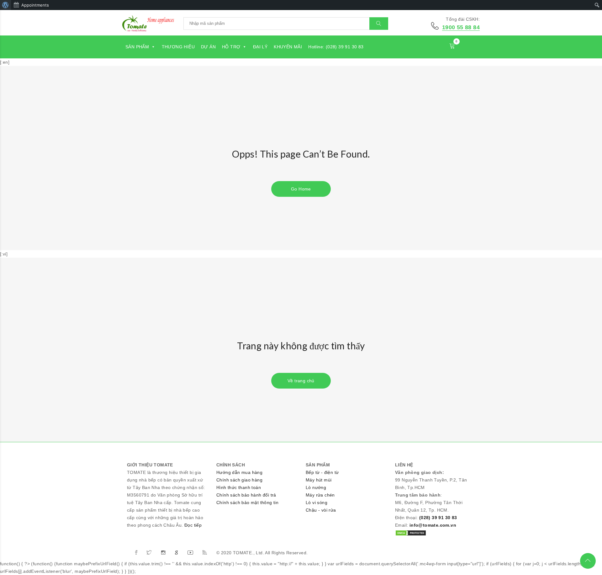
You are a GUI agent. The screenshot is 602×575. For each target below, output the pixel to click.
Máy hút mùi (318, 479)
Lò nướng (316, 487)
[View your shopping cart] (452, 46)
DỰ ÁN (208, 46)
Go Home (301, 188)
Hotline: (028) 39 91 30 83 (335, 46)
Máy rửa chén (320, 494)
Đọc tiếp (193, 525)
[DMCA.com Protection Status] (410, 532)
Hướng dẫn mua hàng (239, 472)
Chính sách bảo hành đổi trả (246, 494)
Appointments (35, 5)
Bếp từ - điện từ (322, 472)
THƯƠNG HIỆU (178, 46)
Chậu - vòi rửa (321, 510)
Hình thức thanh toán (238, 487)
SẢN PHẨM (137, 46)
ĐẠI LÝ (260, 46)
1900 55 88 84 (461, 27)
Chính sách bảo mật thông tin (247, 502)
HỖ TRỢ (231, 46)
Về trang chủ (301, 380)
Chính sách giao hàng (239, 479)
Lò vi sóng (316, 502)
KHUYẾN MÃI (288, 46)
